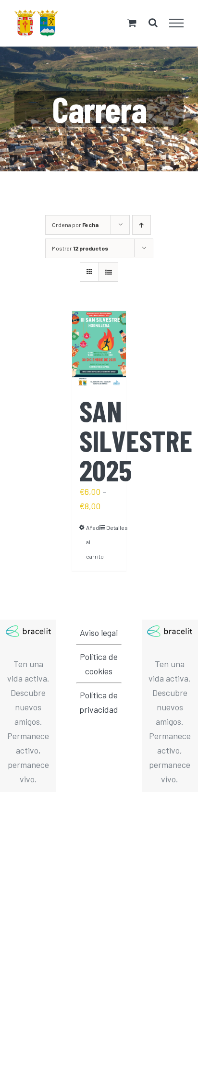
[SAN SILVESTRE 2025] (99, 349)
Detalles (112, 527)
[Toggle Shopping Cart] (131, 23)
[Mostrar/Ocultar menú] (176, 23)
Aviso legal (99, 632)
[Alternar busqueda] (153, 22)
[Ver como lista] (108, 272)
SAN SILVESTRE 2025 (135, 440)
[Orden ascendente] (141, 225)
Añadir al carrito (92, 542)
